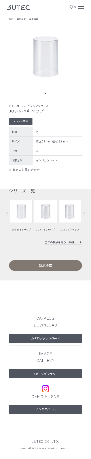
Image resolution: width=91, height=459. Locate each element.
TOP (11, 19)
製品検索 (21, 19)
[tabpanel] (45, 56)
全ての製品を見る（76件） (61, 242)
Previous (7, 214)
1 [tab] (45, 93)
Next (84, 214)
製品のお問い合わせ (26, 169)
